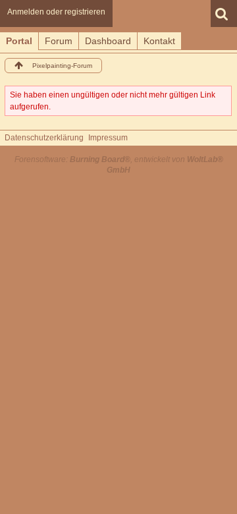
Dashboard (108, 41)
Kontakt (159, 41)
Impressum (108, 137)
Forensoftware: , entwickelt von (118, 164)
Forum (58, 41)
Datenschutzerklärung (44, 137)
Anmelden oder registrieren (56, 11)
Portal (19, 41)
